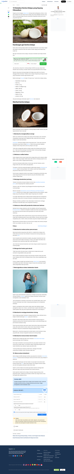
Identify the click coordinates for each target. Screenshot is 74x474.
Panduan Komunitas (47, 459)
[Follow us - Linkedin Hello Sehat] (17, 455)
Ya (15, 405)
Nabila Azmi (55, 14)
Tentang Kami (57, 452)
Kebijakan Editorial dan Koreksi (49, 455)
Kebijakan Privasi (46, 454)
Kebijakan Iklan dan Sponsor (48, 457)
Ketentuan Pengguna (47, 452)
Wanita (46, 394)
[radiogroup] (42, 394)
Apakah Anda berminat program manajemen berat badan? (23, 403)
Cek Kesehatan (39, 453)
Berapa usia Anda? (17, 396)
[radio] (38, 394)
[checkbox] (14, 412)
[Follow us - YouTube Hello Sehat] (21, 455)
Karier (56, 455)
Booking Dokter (39, 456)
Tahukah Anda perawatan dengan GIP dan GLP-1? (22, 407)
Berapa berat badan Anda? (18, 401)
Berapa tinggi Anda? (17, 399)
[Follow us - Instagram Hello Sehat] (15, 455)
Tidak (19, 405)
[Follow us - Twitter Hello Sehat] (19, 455)
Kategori (38, 450)
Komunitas (38, 459)
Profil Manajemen (58, 454)
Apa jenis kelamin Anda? (17, 394)
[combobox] (45, 399)
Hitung (42, 414)
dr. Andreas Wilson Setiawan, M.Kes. (58, 11)
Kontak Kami (57, 457)
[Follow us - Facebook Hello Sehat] (13, 455)
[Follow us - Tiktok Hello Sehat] (23, 455)
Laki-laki (40, 394)
